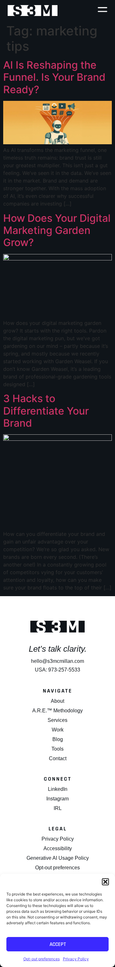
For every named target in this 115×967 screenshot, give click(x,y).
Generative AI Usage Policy (58, 858)
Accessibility (57, 848)
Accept (58, 944)
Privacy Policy (76, 958)
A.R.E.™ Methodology (57, 710)
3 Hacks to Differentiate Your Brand (46, 410)
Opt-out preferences (41, 958)
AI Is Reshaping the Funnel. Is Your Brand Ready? (54, 77)
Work (58, 729)
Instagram (57, 798)
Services (57, 720)
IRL (58, 808)
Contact (57, 758)
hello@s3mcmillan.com (57, 661)
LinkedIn (57, 789)
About (57, 701)
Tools (57, 749)
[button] (105, 882)
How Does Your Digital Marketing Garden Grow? (57, 230)
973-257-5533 (64, 669)
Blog (57, 739)
